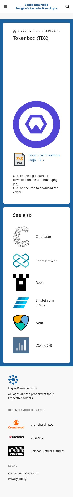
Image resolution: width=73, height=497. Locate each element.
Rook (40, 282)
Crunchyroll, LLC (42, 424)
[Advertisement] (36, 71)
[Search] (67, 6)
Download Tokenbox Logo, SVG (44, 157)
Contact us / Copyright (23, 473)
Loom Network (47, 261)
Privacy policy (17, 479)
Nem (39, 323)
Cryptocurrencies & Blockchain (42, 31)
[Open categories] (6, 6)
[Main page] (14, 31)
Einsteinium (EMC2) (45, 302)
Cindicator (44, 236)
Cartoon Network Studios (48, 451)
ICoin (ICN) (44, 345)
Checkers (37, 437)
